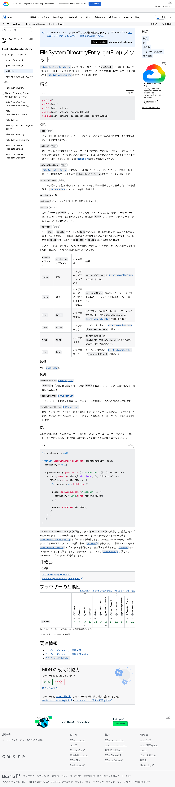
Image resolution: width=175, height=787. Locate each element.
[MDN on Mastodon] (18, 756)
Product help (76, 765)
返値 (43, 362)
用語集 (143, 760)
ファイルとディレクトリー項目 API (63, 650)
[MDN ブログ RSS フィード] (23, 756)
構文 (145, 38)
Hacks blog (145, 765)
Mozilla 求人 (76, 750)
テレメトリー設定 (70, 776)
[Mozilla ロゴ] (11, 776)
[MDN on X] (13, 756)
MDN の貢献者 (63, 696)
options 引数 (82, 158)
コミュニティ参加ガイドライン (112, 776)
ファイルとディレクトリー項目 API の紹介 (66, 654)
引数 (43, 124)
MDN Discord (112, 755)
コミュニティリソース (116, 745)
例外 (43, 374)
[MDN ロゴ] (8, 734)
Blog (137, 17)
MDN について (77, 740)
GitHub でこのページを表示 (56, 700)
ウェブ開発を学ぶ (149, 745)
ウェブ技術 (145, 740)
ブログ (73, 745)
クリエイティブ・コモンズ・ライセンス (108, 782)
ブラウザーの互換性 (153, 51)
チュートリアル (147, 755)
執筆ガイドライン (114, 750)
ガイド (143, 750)
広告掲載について (79, 755)
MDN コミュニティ (114, 740)
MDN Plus (75, 760)
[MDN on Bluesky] (9, 756)
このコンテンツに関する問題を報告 (92, 700)
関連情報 (147, 56)
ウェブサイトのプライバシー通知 (39, 776)
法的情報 (88, 776)
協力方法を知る (50, 688)
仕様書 (146, 47)
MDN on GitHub (113, 760)
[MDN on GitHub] (4, 756)
